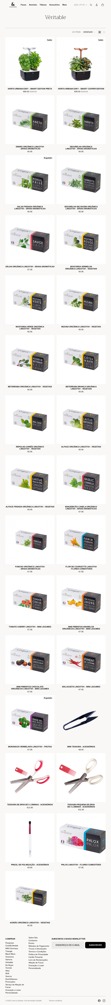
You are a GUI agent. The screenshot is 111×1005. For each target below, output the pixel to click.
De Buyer (9, 965)
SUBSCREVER (95, 945)
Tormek (8, 968)
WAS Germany (11, 948)
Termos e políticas (55, 1001)
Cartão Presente (36, 957)
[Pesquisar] (91, 5)
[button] (89, 32)
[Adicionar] (50, 82)
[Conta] (97, 5)
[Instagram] (104, 1000)
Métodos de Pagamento (39, 946)
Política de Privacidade (38, 954)
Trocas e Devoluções (38, 949)
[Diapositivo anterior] (61, 720)
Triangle (8, 951)
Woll (7, 973)
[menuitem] (64, 4)
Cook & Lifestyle (17, 1001)
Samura (8, 959)
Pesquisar (9, 943)
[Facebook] (99, 1000)
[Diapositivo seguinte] (101, 720)
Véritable (9, 962)
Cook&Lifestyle (11, 946)
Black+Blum (10, 954)
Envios (31, 943)
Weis (7, 971)
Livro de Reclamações (38, 960)
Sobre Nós (33, 938)
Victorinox (9, 957)
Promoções (10, 982)
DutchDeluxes (11, 979)
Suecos (8, 976)
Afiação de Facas (36, 963)
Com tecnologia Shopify (33, 1001)
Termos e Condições (37, 951)
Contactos (33, 940)
